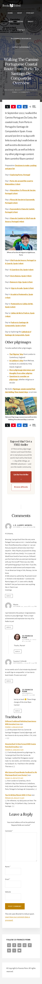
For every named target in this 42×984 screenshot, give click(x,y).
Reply (9, 596)
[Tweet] (7, 106)
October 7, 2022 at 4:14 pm (24, 527)
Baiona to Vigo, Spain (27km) (21, 282)
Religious (9, 90)
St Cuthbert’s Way (16, 361)
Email (7, 879)
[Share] (19, 106)
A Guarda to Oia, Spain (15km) (21, 270)
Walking (19, 90)
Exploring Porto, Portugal (20, 175)
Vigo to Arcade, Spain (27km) (22, 288)
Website (8, 892)
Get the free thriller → (21, 477)
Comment (9, 831)
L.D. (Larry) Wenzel (22, 525)
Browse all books (21, 487)
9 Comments (24, 92)
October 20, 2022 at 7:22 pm (25, 606)
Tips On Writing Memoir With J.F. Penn (18, 795)
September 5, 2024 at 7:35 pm (25, 663)
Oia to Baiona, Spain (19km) (21, 276)
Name (7, 867)
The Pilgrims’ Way (16, 354)
